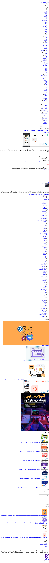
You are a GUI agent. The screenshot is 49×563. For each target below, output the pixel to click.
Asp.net (46, 69)
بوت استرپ (46, 64)
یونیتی (46, 56)
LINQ (46, 82)
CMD (46, 18)
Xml (46, 32)
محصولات (46, 546)
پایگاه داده (46, 105)
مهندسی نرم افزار (45, 78)
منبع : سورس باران (45, 196)
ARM (46, 13)
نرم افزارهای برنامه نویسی (44, 110)
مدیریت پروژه (45, 109)
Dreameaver (44, 19)
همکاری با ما (45, 545)
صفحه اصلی (45, 121)
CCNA (45, 243)
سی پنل (46, 66)
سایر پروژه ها (45, 74)
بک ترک (46, 37)
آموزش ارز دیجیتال (45, 202)
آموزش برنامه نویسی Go (43, 61)
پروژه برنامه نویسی (46, 5)
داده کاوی (46, 91)
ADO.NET (44, 236)
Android (45, 80)
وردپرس (48, 7)
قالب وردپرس (47, 132)
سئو (46, 44)
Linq (46, 23)
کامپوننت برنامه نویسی (44, 108)
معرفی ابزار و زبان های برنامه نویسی (42, 67)
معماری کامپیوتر (44, 280)
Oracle (46, 24)
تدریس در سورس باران (44, 123)
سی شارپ (46, 77)
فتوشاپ (46, 49)
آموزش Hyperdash (43, 203)
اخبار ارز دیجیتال (45, 119)
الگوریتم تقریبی (45, 34)
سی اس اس (44, 299)
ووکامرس (46, 68)
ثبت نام (48, 2)
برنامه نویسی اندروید (44, 104)
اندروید (46, 72)
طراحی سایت (45, 107)
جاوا (46, 39)
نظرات (48, 182)
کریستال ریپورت (45, 52)
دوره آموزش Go (44, 42)
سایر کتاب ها (45, 94)
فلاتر (45, 277)
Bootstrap (45, 16)
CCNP (46, 17)
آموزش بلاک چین (45, 116)
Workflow (45, 83)
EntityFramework (44, 20)
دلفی (46, 41)
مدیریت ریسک (45, 120)
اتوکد (46, 33)
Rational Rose (45, 26)
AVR (46, 15)
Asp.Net (45, 14)
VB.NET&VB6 (44, 30)
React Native (44, 60)
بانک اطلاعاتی (44, 288)
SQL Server (44, 254)
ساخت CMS (44, 271)
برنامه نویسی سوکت (43, 289)
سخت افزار (46, 95)
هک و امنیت (44, 304)
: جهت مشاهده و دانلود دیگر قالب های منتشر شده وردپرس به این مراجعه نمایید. (37, 161)
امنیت (45, 261)
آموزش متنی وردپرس (44, 111)
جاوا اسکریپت (45, 40)
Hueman (18, 149)
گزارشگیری (44, 312)
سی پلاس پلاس (45, 76)
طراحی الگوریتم (45, 47)
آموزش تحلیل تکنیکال (44, 118)
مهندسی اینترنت (45, 54)
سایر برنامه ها (44, 310)
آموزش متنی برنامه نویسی (45, 4)
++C (45, 235)
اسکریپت (45, 307)
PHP (45, 25)
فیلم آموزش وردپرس (44, 113)
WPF (46, 31)
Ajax (46, 11)
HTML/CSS (44, 224)
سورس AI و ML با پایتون (44, 75)
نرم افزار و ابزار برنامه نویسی (45, 6)
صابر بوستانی (47, 188)
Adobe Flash (44, 10)
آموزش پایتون (45, 62)
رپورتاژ (46, 234)
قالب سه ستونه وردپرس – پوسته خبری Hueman (36, 130)
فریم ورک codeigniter (43, 276)
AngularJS (45, 12)
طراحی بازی (45, 48)
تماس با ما (46, 124)
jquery (45, 22)
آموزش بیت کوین (45, 117)
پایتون (46, 38)
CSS (45, 245)
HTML (45, 247)
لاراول (46, 53)
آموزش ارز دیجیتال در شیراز (43, 544)
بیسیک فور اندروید (45, 65)
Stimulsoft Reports (44, 28)
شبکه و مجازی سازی (44, 46)
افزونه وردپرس (45, 112)
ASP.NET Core (44, 58)
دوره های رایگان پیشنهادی (42, 269)
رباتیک (45, 296)
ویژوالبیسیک (44, 232)
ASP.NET (44, 284)
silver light (45, 27)
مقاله (46, 99)
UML (45, 256)
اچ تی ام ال (46, 84)
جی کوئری (44, 294)
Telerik (46, 29)
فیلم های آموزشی (46, 3)
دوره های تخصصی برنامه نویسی (43, 233)
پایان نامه (45, 291)
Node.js (45, 59)
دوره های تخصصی (45, 122)
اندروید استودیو (45, 36)
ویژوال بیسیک (45, 102)
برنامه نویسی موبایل (44, 86)
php (45, 286)
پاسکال (46, 87)
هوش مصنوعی (45, 55)
